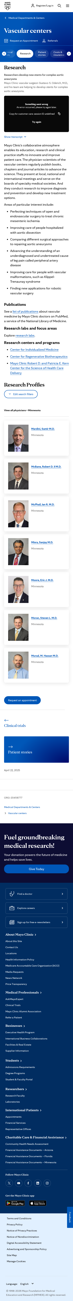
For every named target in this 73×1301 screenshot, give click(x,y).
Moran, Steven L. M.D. (44, 618)
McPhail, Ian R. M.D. (42, 504)
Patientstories (42, 53)
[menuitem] (25, 53)
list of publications (25, 311)
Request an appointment (22, 700)
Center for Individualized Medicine (34, 349)
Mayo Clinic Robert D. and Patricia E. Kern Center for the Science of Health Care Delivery (39, 368)
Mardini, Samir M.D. (43, 428)
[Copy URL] (59, 114)
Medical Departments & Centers (26, 17)
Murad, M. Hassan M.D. (44, 655)
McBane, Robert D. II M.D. (46, 466)
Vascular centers (28, 30)
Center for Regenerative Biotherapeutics (39, 356)
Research (25, 53)
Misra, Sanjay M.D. (42, 542)
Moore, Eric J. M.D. (42, 580)
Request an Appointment (24, 40)
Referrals (53, 40)
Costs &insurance (58, 53)
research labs (24, 335)
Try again (36, 122)
